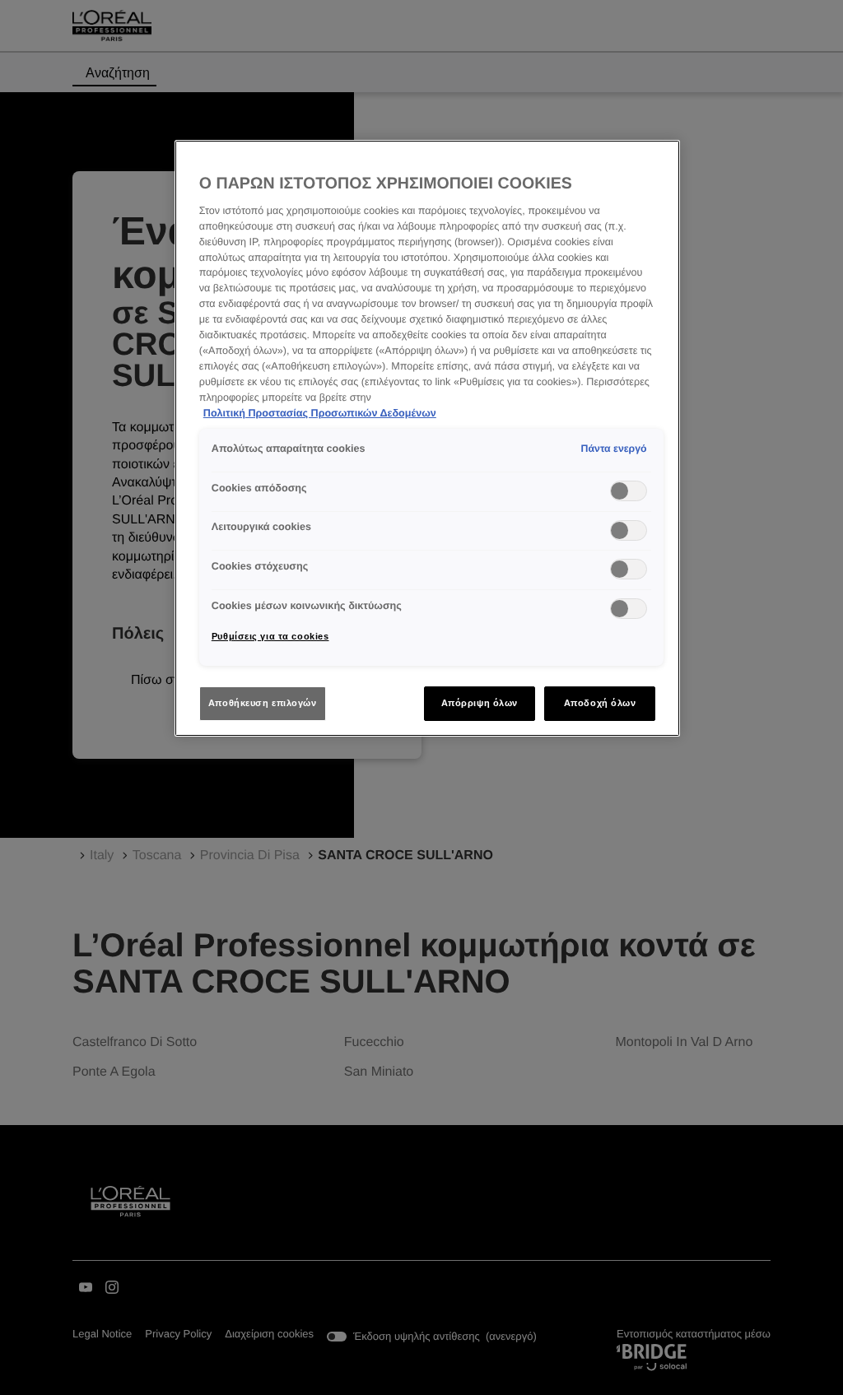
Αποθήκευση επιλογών (262, 703)
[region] (427, 438)
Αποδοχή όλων (600, 703)
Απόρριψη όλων (479, 703)
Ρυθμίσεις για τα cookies (270, 636)
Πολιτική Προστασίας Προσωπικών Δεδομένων (319, 413)
